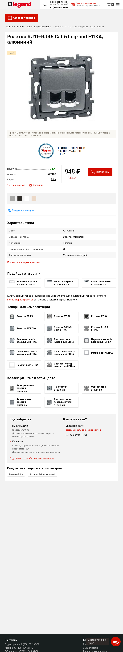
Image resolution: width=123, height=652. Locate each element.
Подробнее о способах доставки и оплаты (32, 458)
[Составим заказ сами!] (116, 641)
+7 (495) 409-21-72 (23, 648)
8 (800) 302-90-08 (58, 2)
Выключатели (90, 648)
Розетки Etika (16, 474)
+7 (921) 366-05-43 (59, 7)
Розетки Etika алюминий (42, 474)
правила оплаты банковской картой (83, 430)
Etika (53, 179)
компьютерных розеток (20, 299)
